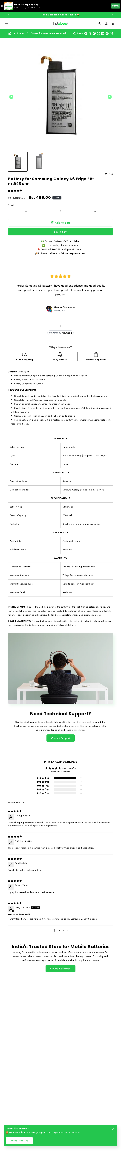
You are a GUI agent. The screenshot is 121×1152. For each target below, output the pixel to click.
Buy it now (60, 232)
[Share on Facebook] (86, 33)
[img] (15, 811)
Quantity (11, 205)
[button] (6, 23)
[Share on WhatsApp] (98, 33)
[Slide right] (112, 15)
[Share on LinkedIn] (103, 33)
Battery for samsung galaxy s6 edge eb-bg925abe (57, 33)
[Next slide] (110, 97)
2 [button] (59, 930)
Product (21, 33)
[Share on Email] (111, 33)
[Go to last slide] (11, 97)
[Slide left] (8, 15)
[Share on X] (90, 33)
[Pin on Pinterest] (94, 33)
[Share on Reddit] (107, 33)
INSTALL (115, 6)
